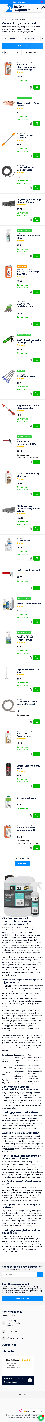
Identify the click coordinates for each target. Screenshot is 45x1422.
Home (4, 19)
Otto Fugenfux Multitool (25, 136)
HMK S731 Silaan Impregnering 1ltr (26, 828)
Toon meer (22, 863)
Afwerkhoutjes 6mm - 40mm (29, 104)
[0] (42, 8)
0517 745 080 (12, 1331)
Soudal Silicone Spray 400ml (28, 767)
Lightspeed (10, 1417)
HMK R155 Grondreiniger (24, 734)
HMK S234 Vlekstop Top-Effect (28, 273)
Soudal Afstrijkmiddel (29, 603)
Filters (21, 46)
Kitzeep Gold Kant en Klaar (28, 236)
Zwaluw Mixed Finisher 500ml (25, 638)
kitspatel (8, 986)
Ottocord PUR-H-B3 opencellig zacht (28, 702)
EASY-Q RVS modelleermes (25, 305)
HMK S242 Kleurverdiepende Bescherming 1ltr (27, 67)
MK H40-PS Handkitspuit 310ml (27, 442)
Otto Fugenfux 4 (26, 376)
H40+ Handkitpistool (28, 570)
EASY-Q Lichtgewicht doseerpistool (28, 341)
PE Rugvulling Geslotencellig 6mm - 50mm (28, 508)
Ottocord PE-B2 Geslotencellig (25, 168)
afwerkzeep (9, 1010)
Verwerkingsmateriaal (18, 19)
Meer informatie (22, 1298)
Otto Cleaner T (25, 540)
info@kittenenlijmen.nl (15, 1338)
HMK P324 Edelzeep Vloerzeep (28, 475)
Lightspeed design (21, 1417)
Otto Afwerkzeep (26, 798)
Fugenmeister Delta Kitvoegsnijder (28, 406)
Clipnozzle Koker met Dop (28, 670)
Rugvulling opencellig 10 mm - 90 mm (29, 200)
